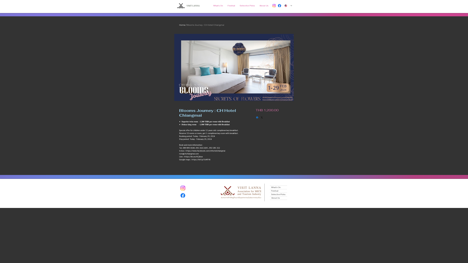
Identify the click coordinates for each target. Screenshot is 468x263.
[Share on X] (261, 117)
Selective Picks (278, 194)
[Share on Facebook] (257, 117)
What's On (276, 187)
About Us (275, 198)
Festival (274, 191)
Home (182, 25)
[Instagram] (274, 6)
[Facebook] (279, 6)
